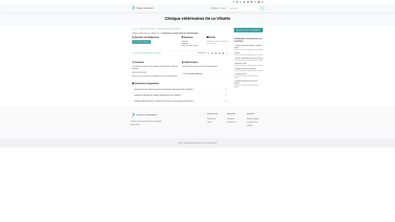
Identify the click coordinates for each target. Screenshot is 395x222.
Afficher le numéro (142, 42)
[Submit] (262, 8)
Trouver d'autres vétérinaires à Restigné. (146, 53)
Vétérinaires (215, 8)
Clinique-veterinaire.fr (145, 8)
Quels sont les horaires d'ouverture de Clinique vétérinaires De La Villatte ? (164, 89)
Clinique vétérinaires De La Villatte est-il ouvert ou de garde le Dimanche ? (164, 101)
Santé (223, 8)
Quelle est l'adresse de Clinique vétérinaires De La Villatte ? (157, 95)
